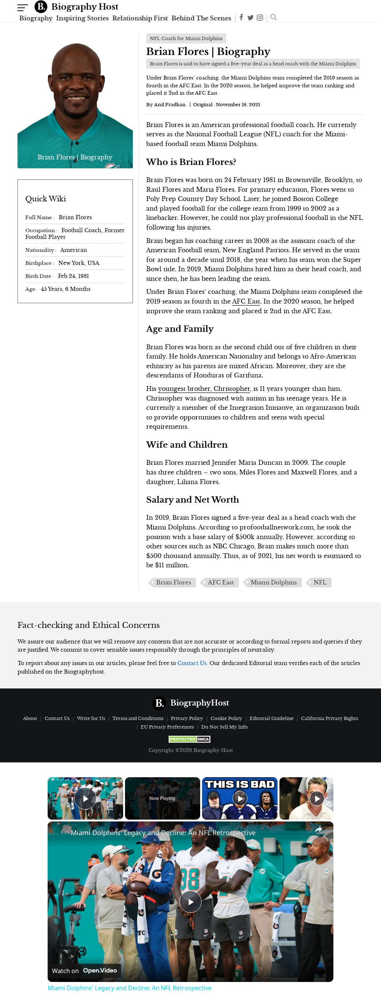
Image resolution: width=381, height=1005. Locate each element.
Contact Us (191, 663)
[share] (318, 829)
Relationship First (140, 18)
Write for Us (91, 718)
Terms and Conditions (137, 718)
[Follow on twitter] (250, 18)
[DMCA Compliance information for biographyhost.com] (190, 739)
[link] (59, 833)
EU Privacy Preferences (167, 727)
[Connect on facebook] (241, 18)
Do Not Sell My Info (224, 727)
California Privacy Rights (329, 718)
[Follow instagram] (260, 18)
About (30, 718)
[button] (272, 18)
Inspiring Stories (82, 18)
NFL (320, 582)
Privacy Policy (187, 718)
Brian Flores (173, 582)
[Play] (240, 798)
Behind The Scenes (201, 18)
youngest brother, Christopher (204, 388)
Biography (35, 18)
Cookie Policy (226, 718)
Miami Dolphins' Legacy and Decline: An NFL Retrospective (163, 832)
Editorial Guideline (272, 718)
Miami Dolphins (274, 582)
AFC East (246, 301)
